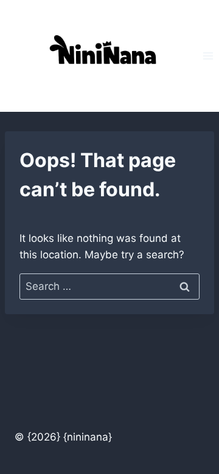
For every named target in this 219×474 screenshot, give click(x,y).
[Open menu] (207, 55)
